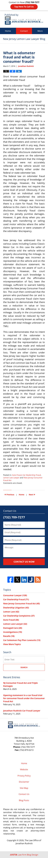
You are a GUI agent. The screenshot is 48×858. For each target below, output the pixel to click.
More (40, 31)
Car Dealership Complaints (19, 615)
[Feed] (38, 580)
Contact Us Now (24, 561)
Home (8, 31)
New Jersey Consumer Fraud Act (21, 603)
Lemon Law (11, 611)
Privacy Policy (24, 775)
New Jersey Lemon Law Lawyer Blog (24, 19)
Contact (24, 31)
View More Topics (12, 644)
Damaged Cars (12, 628)
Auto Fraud (17, 475)
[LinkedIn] (24, 580)
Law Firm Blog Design (24, 854)
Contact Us (24, 794)
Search (24, 667)
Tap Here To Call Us (24, 6)
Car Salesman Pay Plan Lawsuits (21, 640)
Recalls (8, 636)
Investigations (12, 632)
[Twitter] (17, 580)
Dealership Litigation (16, 607)
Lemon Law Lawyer (11, 477)
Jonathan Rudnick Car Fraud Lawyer (21, 710)
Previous (9, 494)
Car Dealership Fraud (32, 475)
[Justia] (31, 580)
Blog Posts (24, 800)
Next (32, 494)
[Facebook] (10, 580)
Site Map (24, 788)
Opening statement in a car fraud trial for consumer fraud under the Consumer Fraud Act (24, 698)
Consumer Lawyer (15, 595)
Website (24, 769)
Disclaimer (24, 781)
